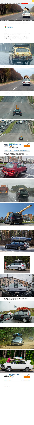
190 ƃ (29, 143)
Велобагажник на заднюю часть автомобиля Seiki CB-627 (15, 145)
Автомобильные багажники (25, 380)
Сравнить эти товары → (7, 150)
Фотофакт (8, 386)
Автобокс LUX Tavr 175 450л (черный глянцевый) (14, 375)
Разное (5, 386)
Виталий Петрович (25, 20)
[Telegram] (29, 3)
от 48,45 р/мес (27, 375)
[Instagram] (30, 3)
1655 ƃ (29, 374)
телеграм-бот (19, 383)
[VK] (32, 3)
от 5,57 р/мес (28, 144)
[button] (15, 200)
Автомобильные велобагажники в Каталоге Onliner (22, 150)
